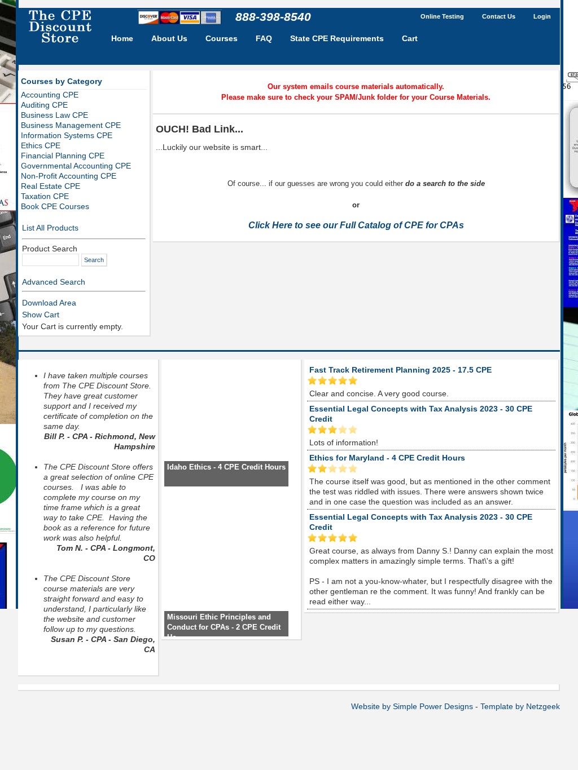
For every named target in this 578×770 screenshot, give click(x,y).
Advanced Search (53, 281)
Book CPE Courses (55, 206)
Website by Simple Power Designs (412, 706)
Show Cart (40, 314)
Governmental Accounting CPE (76, 165)
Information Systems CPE (66, 135)
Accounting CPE (49, 94)
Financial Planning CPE (62, 155)
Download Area (49, 302)
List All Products (50, 227)
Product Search (49, 248)
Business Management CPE (71, 125)
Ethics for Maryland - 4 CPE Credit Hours (387, 457)
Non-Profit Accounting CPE (68, 175)
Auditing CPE (44, 104)
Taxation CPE (45, 196)
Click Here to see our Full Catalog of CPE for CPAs (356, 225)
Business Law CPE (54, 115)
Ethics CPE (40, 145)
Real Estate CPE (50, 186)
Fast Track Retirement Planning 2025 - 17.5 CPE (400, 369)
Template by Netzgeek (520, 706)
